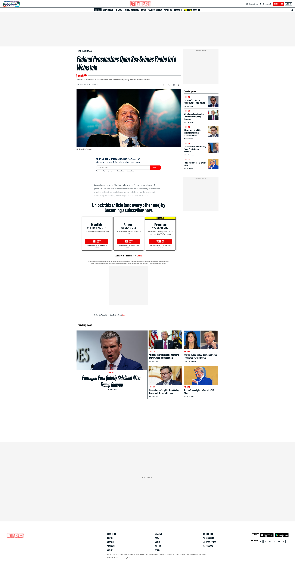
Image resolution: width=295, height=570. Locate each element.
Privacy (142, 554)
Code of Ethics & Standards (156, 554)
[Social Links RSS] (279, 542)
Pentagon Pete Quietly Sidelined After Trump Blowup (111, 381)
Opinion (159, 10)
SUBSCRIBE (278, 4)
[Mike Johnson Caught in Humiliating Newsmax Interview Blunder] (213, 136)
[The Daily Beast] (140, 3)
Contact (116, 554)
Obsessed (135, 10)
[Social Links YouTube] (274, 542)
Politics (151, 10)
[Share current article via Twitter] (169, 85)
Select (97, 241)
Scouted (196, 10)
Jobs (125, 554)
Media (127, 10)
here (123, 315)
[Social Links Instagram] (270, 542)
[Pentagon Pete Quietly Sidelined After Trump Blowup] (213, 106)
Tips (121, 554)
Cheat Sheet (108, 10)
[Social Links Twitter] (265, 542)
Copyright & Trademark (198, 554)
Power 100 (168, 10)
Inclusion (170, 554)
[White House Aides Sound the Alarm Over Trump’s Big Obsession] (213, 120)
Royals (143, 10)
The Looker (119, 10)
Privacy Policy (130, 171)
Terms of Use (120, 171)
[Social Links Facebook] (261, 542)
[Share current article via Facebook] (164, 85)
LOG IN (288, 4)
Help (137, 554)
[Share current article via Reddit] (179, 85)
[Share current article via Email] (174, 85)
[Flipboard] (283, 542)
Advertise (131, 554)
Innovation (178, 10)
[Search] (292, 10)
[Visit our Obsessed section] (19, 3)
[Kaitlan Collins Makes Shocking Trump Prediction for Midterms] (213, 152)
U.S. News (188, 10)
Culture (158, 546)
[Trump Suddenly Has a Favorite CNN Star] (213, 169)
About (109, 554)
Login (139, 256)
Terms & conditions (182, 554)
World (157, 542)
